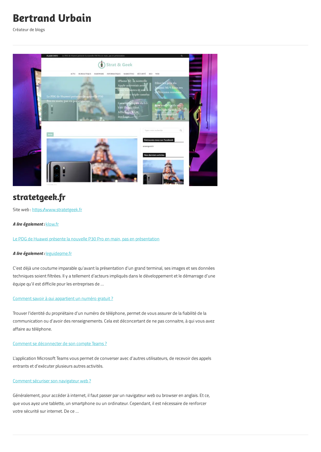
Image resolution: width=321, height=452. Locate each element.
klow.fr (52, 224)
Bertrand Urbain (52, 18)
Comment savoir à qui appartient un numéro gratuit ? (63, 298)
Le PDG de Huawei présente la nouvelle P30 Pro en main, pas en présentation (86, 238)
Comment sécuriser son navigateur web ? (52, 380)
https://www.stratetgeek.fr (57, 209)
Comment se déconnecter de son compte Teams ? (60, 343)
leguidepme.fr (59, 253)
